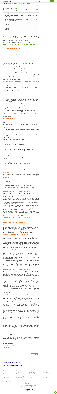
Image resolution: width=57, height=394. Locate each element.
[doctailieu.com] (28, 383)
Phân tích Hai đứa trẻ (19, 378)
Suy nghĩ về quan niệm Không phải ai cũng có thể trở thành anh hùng (14, 365)
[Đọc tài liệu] (27, 392)
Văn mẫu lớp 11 (27, 326)
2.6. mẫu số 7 (7, 30)
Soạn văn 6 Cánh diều (32, 372)
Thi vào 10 (30, 1)
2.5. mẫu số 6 (7, 29)
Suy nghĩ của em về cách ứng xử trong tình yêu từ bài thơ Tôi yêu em (14, 361)
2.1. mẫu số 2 (7, 24)
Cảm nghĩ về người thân (45, 376)
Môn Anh (4, 373)
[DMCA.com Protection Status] (26, 389)
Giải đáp (34, 1)
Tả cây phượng (5, 380)
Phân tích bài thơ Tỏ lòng (20, 376)
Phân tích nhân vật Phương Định (47, 378)
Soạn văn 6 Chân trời (32, 373)
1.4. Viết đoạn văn (8, 21)
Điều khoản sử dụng (30, 390)
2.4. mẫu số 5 (7, 28)
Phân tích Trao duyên (45, 377)
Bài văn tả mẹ (18, 373)
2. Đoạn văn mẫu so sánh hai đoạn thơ (11, 23)
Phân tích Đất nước (19, 377)
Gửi (36, 354)
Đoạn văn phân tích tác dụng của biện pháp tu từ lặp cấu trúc (13, 359)
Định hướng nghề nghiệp (19, 380)
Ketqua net (30, 377)
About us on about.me (6, 381)
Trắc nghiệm (39, 1)
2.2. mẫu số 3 (7, 25)
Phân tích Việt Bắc (19, 372)
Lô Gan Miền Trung (32, 378)
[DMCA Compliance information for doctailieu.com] (32, 389)
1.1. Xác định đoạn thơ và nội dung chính (12, 17)
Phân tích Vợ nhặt (45, 372)
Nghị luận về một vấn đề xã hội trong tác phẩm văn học (12, 362)
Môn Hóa (4, 376)
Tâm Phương (10, 333)
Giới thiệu (25, 390)
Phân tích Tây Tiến (6, 377)
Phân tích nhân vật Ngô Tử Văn (46, 373)
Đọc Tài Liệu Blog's (32, 376)
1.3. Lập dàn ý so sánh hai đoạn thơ (11, 20)
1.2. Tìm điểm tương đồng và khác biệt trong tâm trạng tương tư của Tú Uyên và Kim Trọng (21, 19)
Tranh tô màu (5, 378)
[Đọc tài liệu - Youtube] (29, 392)
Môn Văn (4, 372)
